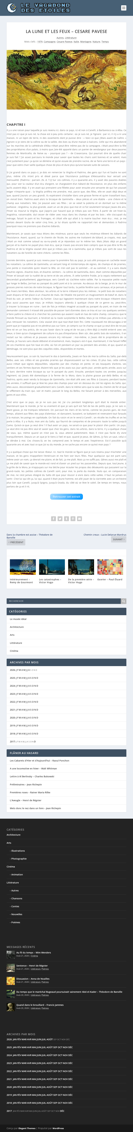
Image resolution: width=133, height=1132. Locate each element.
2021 (12, 709)
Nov (65, 1047)
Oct (60, 1047)
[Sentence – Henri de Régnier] (11, 968)
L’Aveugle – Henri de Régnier (25, 800)
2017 (12, 741)
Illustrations (18, 850)
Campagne (49, 41)
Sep (55, 1047)
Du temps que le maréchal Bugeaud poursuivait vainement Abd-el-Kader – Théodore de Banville (69, 991)
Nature (96, 41)
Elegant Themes (26, 1128)
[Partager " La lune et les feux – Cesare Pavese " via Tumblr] (66, 519)
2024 (12, 685)
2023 (12, 693)
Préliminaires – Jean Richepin (26, 784)
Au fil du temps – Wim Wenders (33, 952)
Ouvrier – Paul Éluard (109, 579)
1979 (39, 41)
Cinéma (14, 650)
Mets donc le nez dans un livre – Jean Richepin (35, 808)
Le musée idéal (18, 619)
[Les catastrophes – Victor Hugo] (52, 567)
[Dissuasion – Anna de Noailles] (11, 981)
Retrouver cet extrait (66, 496)
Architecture (17, 626)
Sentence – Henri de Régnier (32, 965)
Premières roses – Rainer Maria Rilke (30, 792)
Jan (15, 1039)
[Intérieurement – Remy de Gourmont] (23, 567)
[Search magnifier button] (123, 601)
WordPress (58, 1128)
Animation (17, 874)
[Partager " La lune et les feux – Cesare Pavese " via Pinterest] (73, 519)
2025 (12, 677)
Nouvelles (16, 914)
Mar (24, 1039)
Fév (19, 1039)
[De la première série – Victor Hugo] (81, 567)
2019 (12, 725)
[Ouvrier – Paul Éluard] (110, 567)
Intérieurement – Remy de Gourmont (21, 581)
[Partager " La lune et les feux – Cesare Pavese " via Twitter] (60, 519)
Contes (15, 906)
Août (50, 1039)
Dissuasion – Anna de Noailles (32, 978)
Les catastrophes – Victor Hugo (50, 581)
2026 (12, 669)
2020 (12, 717)
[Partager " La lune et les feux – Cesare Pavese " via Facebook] (53, 519)
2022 (12, 701)
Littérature (71, 37)
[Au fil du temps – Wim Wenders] (11, 955)
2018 (12, 733)
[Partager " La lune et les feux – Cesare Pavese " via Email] (79, 519)
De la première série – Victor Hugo (81, 581)
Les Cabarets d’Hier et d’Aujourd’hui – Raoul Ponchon (39, 760)
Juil (44, 1039)
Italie (76, 41)
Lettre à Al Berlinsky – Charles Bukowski (32, 776)
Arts (12, 634)
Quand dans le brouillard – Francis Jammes (40, 1004)
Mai (34, 1039)
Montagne (85, 41)
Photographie (19, 858)
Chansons (16, 898)
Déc (70, 1047)
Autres (60, 37)
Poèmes (15, 922)
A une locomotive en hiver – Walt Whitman (33, 768)
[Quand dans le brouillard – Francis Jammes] (11, 1007)
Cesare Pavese (64, 41)
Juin (39, 1039)
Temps (105, 41)
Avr (29, 1039)
